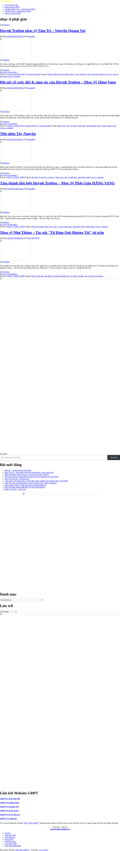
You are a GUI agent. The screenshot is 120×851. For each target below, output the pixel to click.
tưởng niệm (90, 227)
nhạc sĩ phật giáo (79, 126)
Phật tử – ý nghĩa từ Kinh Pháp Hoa (18, 470)
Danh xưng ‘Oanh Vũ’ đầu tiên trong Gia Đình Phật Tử (25, 485)
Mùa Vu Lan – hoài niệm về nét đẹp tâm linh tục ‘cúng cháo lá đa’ (29, 472)
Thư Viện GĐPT (33, 238)
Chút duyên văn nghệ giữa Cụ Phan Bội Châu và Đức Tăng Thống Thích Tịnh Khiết (36, 481)
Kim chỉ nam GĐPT (12, 7)
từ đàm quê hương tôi (61, 276)
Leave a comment (13, 76)
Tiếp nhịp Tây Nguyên (18, 134)
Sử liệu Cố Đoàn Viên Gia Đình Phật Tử (22, 126)
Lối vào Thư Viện (11, 5)
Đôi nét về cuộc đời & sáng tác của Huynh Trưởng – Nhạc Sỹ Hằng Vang (58, 82)
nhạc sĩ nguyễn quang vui (96, 74)
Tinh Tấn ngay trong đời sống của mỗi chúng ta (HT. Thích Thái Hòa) (31, 483)
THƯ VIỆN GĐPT (31, 823)
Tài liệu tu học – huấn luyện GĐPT (18, 11)
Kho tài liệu (9, 839)
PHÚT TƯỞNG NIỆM (16, 177)
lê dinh (80, 276)
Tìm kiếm (3, 454)
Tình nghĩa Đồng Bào (13, 846)
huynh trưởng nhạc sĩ (67, 74)
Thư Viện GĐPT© (22, 850)
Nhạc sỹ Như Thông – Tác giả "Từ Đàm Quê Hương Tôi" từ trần (52, 232)
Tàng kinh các (10, 837)
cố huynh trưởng (37, 227)
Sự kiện (7, 833)
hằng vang (62, 126)
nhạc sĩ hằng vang (109, 126)
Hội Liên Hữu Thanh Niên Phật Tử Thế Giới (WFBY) (25, 487)
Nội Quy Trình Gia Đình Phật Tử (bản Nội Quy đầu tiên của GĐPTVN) (32, 477)
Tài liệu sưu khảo (34, 74)
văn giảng (73, 276)
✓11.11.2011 (43, 850)
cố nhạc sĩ (51, 177)
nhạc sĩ (109, 74)
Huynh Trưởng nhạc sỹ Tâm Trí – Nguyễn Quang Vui (42, 30)
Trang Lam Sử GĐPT (13, 13)
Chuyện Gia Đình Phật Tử (17, 74)
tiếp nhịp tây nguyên (38, 177)
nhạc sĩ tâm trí (81, 74)
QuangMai (31, 36)
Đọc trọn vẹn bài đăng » (9, 72)
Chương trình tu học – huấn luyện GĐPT (20, 9)
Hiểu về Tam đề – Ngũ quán (15, 489)
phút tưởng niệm (84, 177)
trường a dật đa (52, 74)
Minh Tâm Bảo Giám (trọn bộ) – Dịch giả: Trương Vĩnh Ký (27, 475)
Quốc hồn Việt (10, 835)
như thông (48, 276)
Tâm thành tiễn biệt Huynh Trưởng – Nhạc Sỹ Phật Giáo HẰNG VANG (57, 183)
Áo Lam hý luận (11, 844)
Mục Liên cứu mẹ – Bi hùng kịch (17, 479)
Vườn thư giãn (10, 842)
